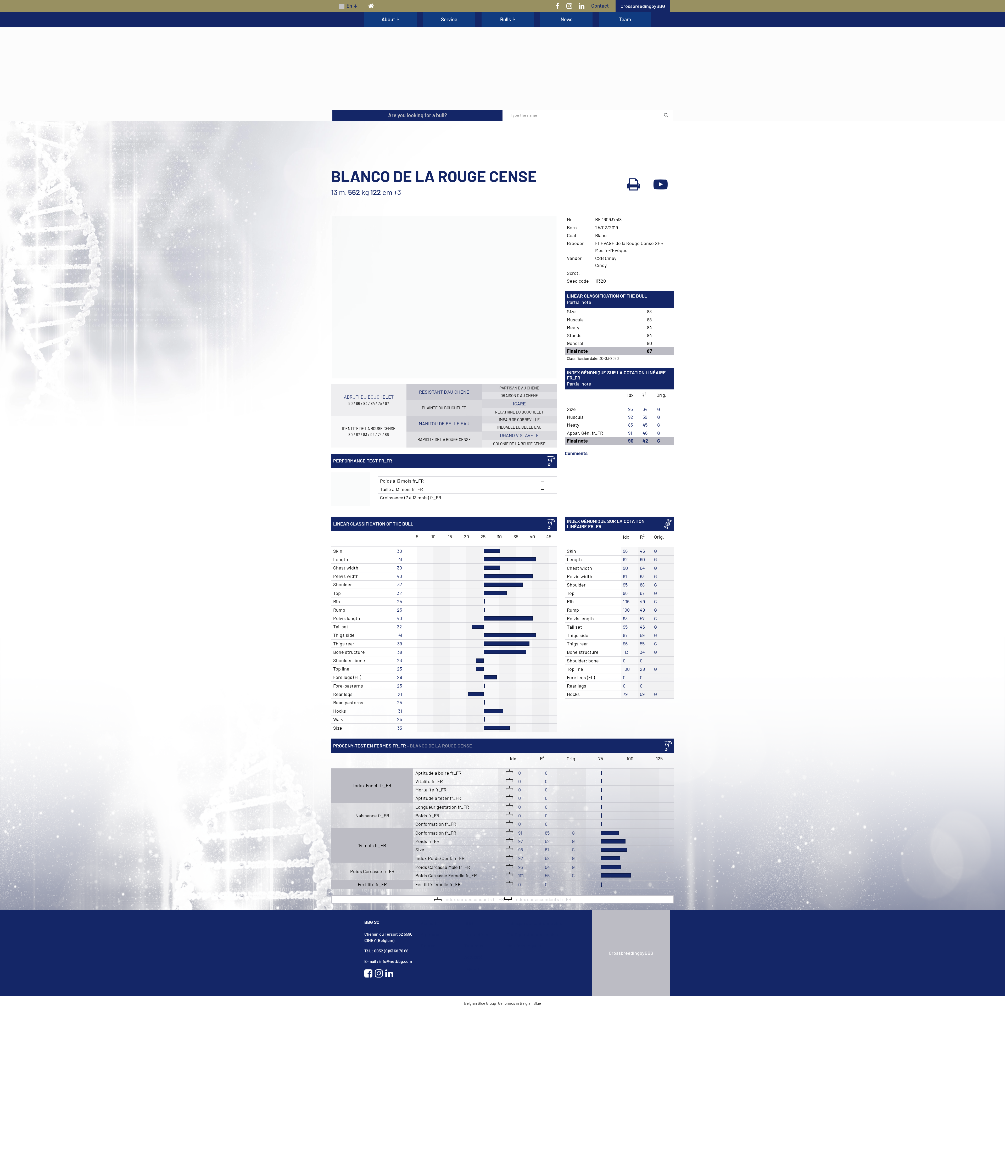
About (388, 19)
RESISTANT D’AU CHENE (444, 538)
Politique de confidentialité (534, 1068)
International (477, 1079)
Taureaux (473, 1090)
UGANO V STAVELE (519, 580)
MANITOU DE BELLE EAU (444, 569)
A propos (430, 1079)
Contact (600, 6)
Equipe (471, 1113)
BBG (468, 1068)
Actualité (474, 1101)
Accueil (429, 1068)
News (566, 19)
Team (625, 19)
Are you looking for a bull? (417, 262)
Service (449, 19)
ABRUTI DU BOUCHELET (369, 543)
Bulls (505, 19)
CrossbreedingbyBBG (643, 6)
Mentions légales (523, 1090)
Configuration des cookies (533, 1079)
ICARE (519, 550)
